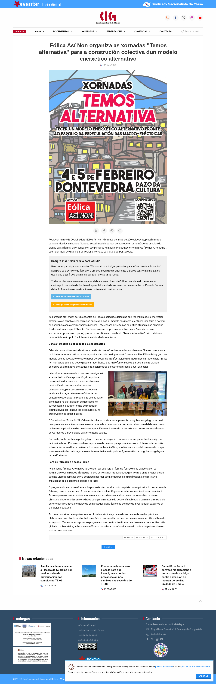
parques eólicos (142, 537)
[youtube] (161, 639)
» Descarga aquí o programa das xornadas (72, 305)
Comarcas (140, 31)
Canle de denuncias (88, 640)
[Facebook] (147, 639)
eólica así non (128, 537)
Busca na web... (193, 31)
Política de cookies (87, 635)
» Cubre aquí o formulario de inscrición (71, 297)
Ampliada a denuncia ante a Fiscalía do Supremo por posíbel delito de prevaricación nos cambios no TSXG (56, 573)
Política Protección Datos (91, 630)
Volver (108, 547)
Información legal (87, 625)
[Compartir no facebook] (104, 231)
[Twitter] (152, 639)
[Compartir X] (96, 231)
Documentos (61, 31)
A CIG (38, 31)
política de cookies (164, 667)
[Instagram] (157, 639)
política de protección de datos (196, 667)
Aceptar (203, 676)
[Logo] (108, 17)
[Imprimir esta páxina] (120, 231)
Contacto (166, 31)
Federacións (114, 31)
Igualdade (88, 31)
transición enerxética (158, 537)
